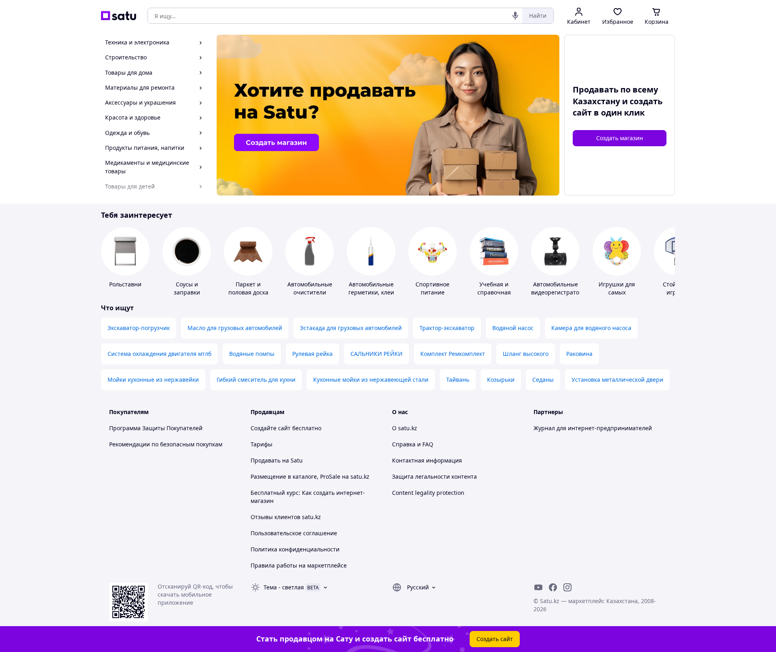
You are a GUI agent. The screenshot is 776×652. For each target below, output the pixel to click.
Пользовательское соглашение (294, 533)
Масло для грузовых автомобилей (235, 328)
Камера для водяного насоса (591, 328)
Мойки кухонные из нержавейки (153, 379)
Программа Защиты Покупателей (155, 428)
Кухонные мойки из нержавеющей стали (370, 379)
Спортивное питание (432, 288)
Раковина (579, 354)
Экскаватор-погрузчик (139, 328)
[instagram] (567, 587)
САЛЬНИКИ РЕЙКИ (376, 354)
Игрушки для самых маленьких (617, 292)
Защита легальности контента (434, 476)
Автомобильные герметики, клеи (371, 288)
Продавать (265, 460)
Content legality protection (428, 492)
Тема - (284, 587)
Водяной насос (513, 328)
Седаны (543, 379)
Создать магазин (619, 138)
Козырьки (501, 379)
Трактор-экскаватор (447, 328)
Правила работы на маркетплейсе (299, 565)
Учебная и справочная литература (494, 292)
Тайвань (457, 379)
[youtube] (538, 587)
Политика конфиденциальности (295, 549)
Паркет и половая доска (248, 288)
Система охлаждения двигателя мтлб (159, 354)
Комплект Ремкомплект (452, 354)
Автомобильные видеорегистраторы (559, 288)
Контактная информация (427, 460)
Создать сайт (495, 639)
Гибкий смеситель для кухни (256, 379)
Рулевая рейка (312, 354)
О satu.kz (404, 428)
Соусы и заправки (187, 288)
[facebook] (553, 587)
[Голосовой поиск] (515, 15)
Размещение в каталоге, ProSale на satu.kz (310, 476)
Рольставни (125, 284)
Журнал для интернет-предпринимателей (593, 428)
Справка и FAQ (412, 444)
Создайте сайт (271, 428)
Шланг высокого (525, 354)
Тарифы (261, 444)
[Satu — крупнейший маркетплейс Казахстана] (118, 16)
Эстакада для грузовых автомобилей (351, 328)
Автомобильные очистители (309, 288)
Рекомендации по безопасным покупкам (165, 444)
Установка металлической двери (617, 379)
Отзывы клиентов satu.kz (286, 517)
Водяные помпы (251, 354)
